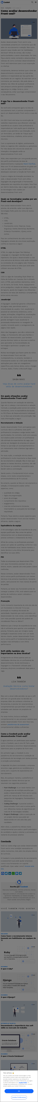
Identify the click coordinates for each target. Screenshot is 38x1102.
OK (19, 1091)
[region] (19, 1086)
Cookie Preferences (19, 1097)
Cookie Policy (23, 1082)
